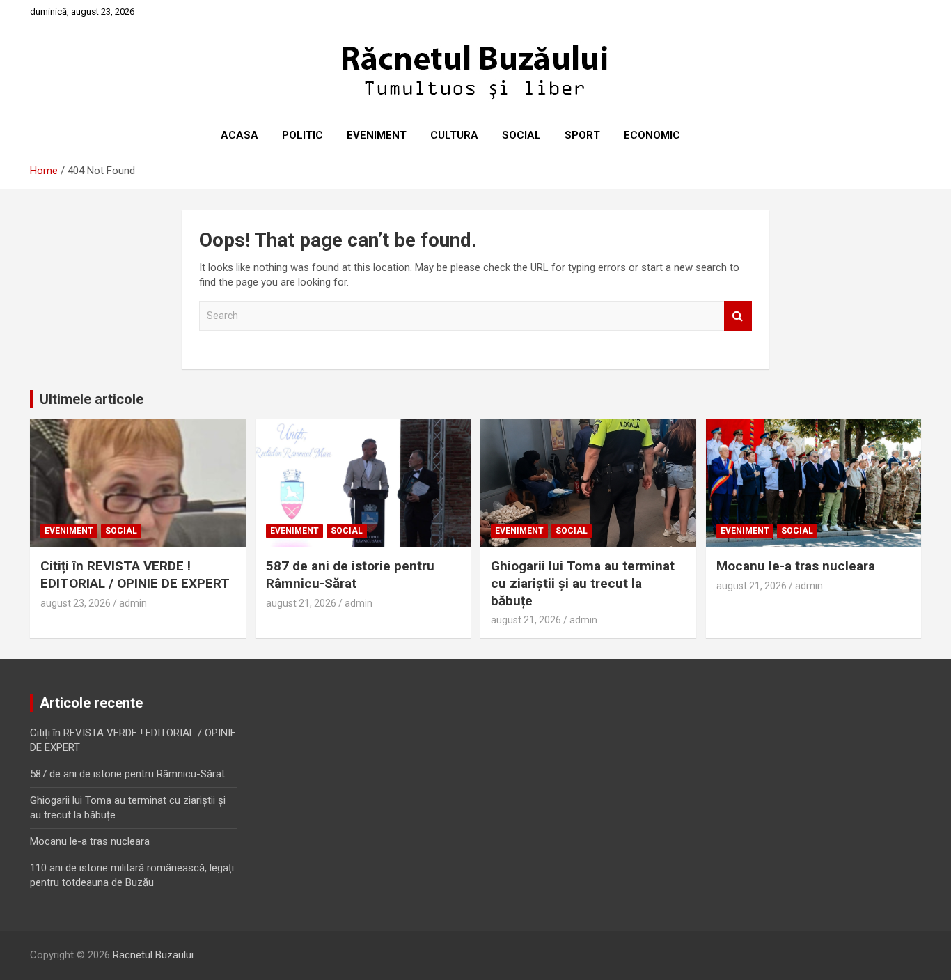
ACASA (239, 135)
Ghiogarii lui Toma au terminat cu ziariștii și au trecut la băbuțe (583, 583)
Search (738, 316)
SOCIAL (521, 135)
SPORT (582, 135)
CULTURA (454, 135)
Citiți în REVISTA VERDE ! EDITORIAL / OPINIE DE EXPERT (135, 574)
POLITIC (302, 135)
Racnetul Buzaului (153, 955)
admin (133, 603)
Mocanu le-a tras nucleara (795, 566)
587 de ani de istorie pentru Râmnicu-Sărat (350, 574)
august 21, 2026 (301, 603)
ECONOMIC (652, 135)
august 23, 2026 (75, 603)
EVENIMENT (377, 135)
